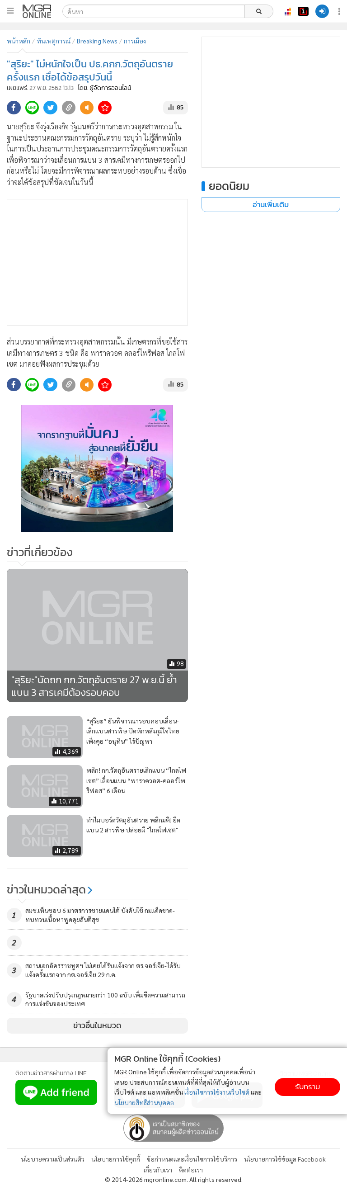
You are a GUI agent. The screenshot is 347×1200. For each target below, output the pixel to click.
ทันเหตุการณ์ (53, 41)
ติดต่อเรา (191, 1170)
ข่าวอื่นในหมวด (97, 1025)
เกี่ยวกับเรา (158, 1170)
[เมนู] (10, 11)
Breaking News (97, 41)
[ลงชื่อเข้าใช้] (322, 11)
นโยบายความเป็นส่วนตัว (52, 1159)
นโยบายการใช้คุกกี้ (115, 1159)
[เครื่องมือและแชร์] (340, 11)
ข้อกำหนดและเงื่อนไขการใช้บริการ (192, 1159)
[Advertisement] (97, 262)
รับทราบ (307, 1086)
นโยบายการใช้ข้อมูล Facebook (285, 1159)
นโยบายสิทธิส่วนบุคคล (144, 1102)
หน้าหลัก (18, 41)
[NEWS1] (303, 11)
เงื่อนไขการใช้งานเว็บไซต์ (216, 1092)
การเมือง (135, 41)
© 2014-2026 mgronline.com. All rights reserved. (174, 1179)
